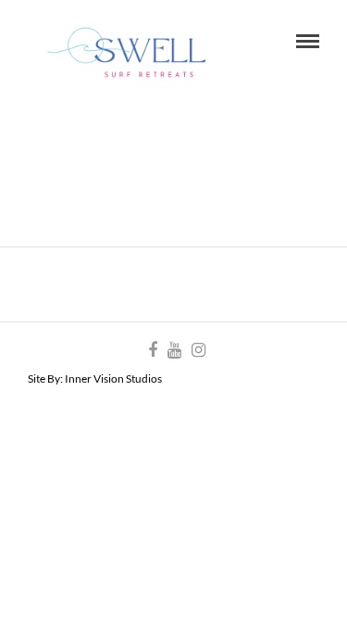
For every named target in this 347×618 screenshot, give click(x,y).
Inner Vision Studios (113, 378)
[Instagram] (198, 350)
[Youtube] (174, 350)
